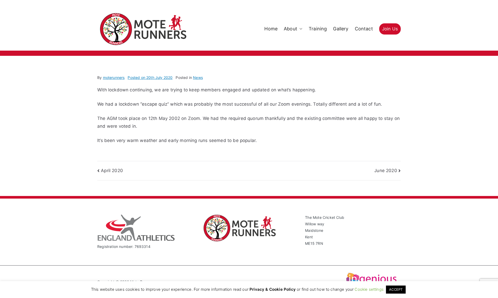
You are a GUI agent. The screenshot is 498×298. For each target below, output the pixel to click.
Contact (364, 28)
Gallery (340, 28)
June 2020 (385, 170)
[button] (299, 29)
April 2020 (112, 170)
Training (318, 28)
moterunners (114, 77)
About (290, 28)
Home (271, 28)
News (198, 77)
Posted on (150, 77)
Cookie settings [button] (369, 289)
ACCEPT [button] (396, 289)
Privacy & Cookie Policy (273, 289)
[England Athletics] (136, 240)
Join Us (390, 28)
